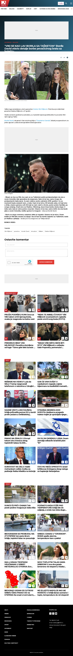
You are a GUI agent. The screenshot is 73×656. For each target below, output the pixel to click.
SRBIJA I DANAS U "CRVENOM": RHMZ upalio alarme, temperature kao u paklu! (51, 536)
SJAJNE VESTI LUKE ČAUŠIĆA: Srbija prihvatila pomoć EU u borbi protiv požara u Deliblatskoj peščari (20, 412)
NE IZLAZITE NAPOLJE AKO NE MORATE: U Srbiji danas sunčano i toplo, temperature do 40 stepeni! (52, 592)
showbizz (34, 231)
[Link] (64, 57)
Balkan (11, 8)
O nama (29, 617)
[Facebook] (29, 310)
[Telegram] (67, 57)
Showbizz (8, 42)
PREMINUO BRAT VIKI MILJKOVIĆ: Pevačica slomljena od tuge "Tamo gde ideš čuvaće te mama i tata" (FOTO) (20, 345)
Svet (35, 8)
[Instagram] (53, 613)
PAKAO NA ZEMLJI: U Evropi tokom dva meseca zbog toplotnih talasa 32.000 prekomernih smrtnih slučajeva (19, 440)
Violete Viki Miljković (40, 109)
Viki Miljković (8, 231)
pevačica (16, 231)
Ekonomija (8, 621)
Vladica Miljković (50, 231)
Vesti (7, 360)
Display (28, 8)
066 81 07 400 (55, 620)
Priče (6, 632)
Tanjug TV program (33, 621)
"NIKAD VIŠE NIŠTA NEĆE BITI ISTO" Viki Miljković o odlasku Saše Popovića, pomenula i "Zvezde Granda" (50, 345)
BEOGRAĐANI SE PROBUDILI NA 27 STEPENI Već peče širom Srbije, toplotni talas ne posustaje (19, 536)
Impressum (30, 613)
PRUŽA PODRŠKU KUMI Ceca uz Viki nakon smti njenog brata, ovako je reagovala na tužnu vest (19, 317)
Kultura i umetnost (11, 643)
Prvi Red (4, 8)
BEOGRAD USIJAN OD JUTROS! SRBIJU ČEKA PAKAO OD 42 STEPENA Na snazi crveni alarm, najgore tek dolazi (19, 592)
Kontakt (30, 628)
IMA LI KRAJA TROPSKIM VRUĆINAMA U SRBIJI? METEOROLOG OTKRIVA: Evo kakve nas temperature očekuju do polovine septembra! (19, 564)
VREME (8, 484)
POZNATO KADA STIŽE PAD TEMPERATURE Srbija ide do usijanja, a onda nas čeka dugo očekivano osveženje (51, 507)
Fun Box (7, 639)
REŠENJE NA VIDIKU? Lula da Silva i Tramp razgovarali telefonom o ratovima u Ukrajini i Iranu (19, 384)
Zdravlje (7, 617)
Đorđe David (9, 120)
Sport (6, 624)
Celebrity (20, 8)
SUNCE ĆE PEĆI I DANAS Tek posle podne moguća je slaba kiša (19, 506)
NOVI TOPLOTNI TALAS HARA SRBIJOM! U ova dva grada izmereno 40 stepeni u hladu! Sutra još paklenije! (51, 564)
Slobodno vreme (10, 635)
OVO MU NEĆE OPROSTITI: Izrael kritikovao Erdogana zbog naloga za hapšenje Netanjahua (52, 469)
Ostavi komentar (45, 262)
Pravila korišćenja (33, 610)
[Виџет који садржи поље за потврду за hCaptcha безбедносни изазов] (19, 262)
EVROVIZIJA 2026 (63, 8)
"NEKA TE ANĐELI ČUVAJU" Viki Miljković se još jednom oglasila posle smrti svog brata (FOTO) (51, 317)
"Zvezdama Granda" (43, 120)
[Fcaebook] (61, 57)
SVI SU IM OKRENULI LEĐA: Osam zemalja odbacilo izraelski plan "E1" (52, 440)
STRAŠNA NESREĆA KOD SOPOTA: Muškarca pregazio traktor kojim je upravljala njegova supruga (53, 412)
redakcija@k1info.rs (58, 622)
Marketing (30, 624)
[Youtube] (56, 613)
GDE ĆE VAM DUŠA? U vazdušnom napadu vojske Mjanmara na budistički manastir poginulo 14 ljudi (52, 384)
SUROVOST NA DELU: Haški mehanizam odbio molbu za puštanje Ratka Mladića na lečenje (20, 469)
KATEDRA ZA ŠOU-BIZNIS (47, 8)
